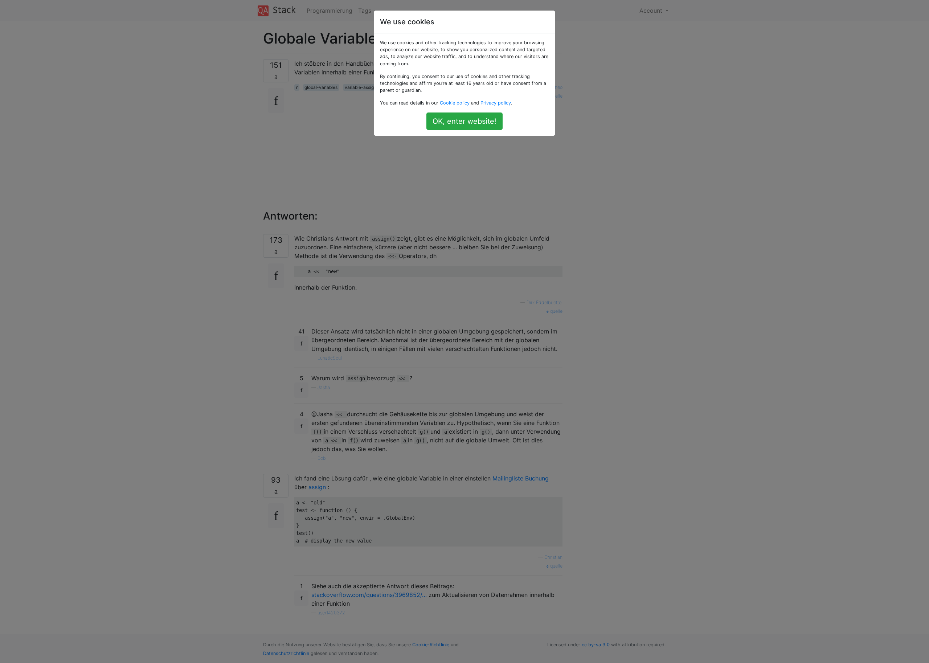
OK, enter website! (464, 121)
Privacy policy (495, 103)
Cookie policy (455, 103)
